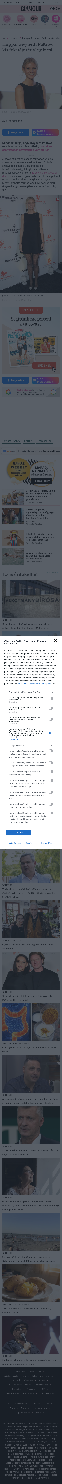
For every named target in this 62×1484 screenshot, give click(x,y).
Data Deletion (15, 843)
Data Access (31, 843)
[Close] (56, 641)
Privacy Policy (47, 843)
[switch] (51, 698)
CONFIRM (18, 833)
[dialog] (31, 742)
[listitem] (31, 692)
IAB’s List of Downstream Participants (34, 683)
